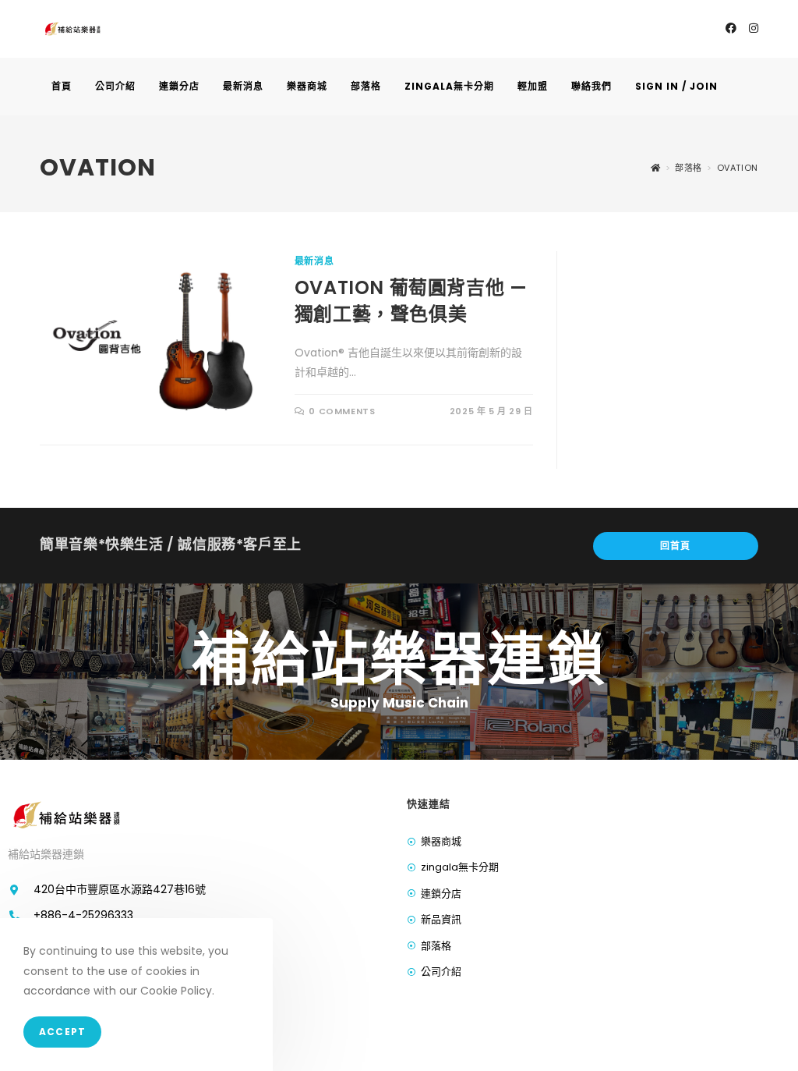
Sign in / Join (676, 86)
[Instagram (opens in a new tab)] (753, 28)
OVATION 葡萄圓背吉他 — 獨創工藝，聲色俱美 (411, 301)
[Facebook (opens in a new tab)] (731, 28)
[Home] (656, 167)
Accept (62, 1031)
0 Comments (342, 411)
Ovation (737, 167)
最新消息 (314, 261)
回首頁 (675, 545)
